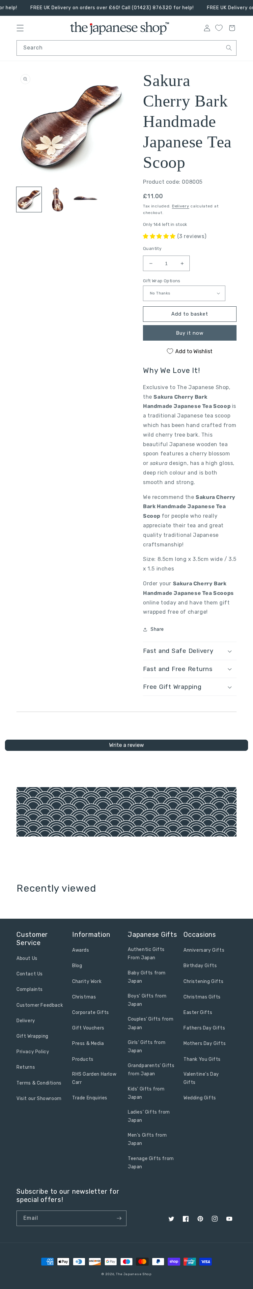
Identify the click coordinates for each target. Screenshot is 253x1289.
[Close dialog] (236, 582)
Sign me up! (66, 671)
